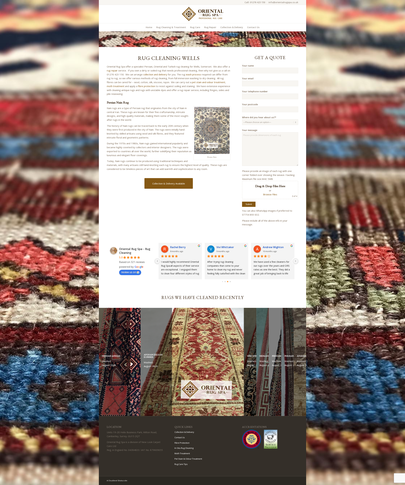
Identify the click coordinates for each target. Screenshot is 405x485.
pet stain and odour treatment (208, 82)
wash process (193, 74)
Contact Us (179, 437)
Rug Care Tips (181, 464)
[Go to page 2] (227, 281)
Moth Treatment (182, 453)
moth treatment (115, 86)
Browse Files (270, 194)
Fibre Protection (182, 442)
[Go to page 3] (230, 281)
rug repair (112, 70)
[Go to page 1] (225, 281)
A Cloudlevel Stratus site (117, 480)
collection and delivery (155, 74)
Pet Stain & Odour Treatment (188, 458)
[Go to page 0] (222, 281)
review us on (128, 272)
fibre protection (146, 86)
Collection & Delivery (184, 432)
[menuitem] (255, 2)
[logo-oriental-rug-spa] (202, 14)
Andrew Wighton (227, 247)
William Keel (270, 247)
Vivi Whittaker (179, 247)
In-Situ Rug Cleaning (183, 448)
